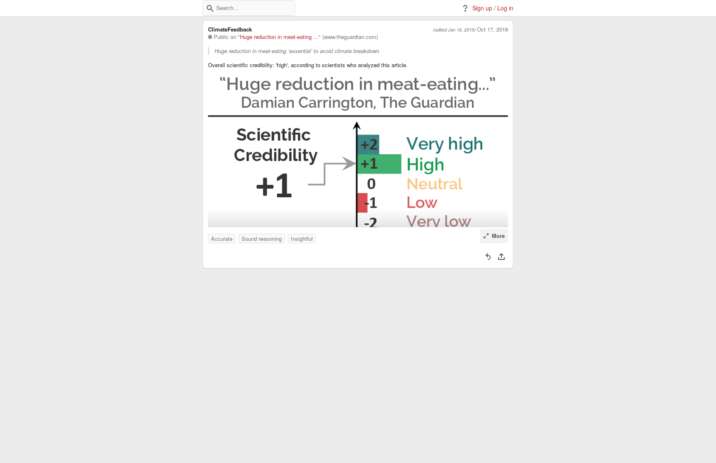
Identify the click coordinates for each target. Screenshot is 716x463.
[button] (210, 8)
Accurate (221, 238)
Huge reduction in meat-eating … (279, 37)
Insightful (302, 238)
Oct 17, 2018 (492, 29)
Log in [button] (505, 8)
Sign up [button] (482, 8)
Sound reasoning (262, 238)
